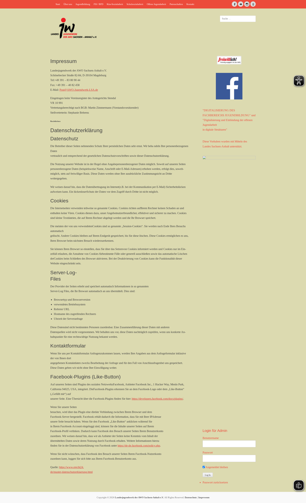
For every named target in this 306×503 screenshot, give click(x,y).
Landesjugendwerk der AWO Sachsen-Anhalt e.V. (139, 497)
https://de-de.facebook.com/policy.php (139, 445)
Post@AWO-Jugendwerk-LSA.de (79, 89)
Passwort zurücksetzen (215, 482)
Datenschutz (191, 497)
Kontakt (190, 4)
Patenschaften (176, 4)
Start (58, 4)
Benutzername (211, 437)
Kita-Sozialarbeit (115, 4)
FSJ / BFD (98, 4)
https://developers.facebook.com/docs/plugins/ (157, 398)
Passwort (208, 452)
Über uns (68, 4)
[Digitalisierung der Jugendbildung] (229, 288)
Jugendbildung (83, 4)
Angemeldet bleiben (216, 467)
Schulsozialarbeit (135, 4)
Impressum (203, 497)
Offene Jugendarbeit (156, 4)
